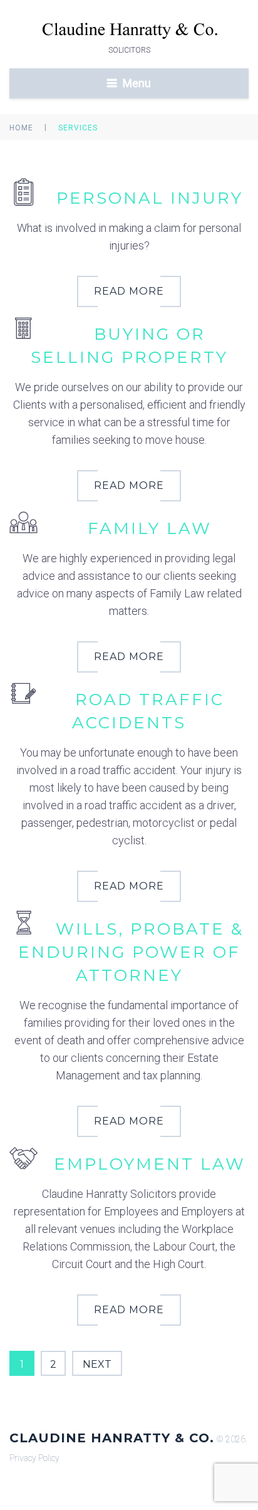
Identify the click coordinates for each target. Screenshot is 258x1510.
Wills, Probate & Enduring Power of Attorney (131, 952)
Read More (129, 291)
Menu (137, 83)
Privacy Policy (34, 1458)
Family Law (150, 528)
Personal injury (149, 198)
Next (97, 1364)
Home (21, 127)
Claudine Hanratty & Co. (111, 1437)
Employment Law (149, 1164)
